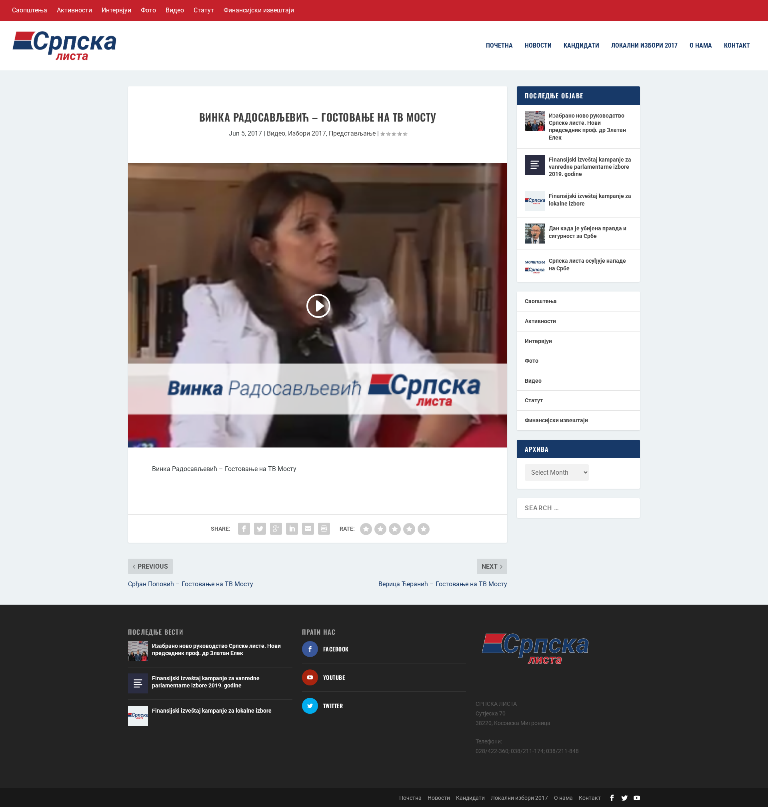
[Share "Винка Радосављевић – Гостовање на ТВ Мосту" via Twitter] (260, 529)
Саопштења (29, 10)
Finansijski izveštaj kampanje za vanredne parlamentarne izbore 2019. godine (590, 166)
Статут (204, 10)
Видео (175, 10)
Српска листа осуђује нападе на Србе (587, 264)
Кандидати (581, 45)
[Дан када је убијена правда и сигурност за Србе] (535, 234)
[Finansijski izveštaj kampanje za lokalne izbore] (535, 201)
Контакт (737, 45)
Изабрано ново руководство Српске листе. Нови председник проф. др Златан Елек (587, 126)
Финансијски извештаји (259, 10)
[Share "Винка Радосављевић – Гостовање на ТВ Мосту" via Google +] (276, 529)
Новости (538, 45)
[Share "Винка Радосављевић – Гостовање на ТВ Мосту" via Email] (308, 529)
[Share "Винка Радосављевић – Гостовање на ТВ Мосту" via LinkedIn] (292, 529)
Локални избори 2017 (644, 45)
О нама (701, 45)
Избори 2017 (307, 133)
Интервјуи (116, 10)
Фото (148, 10)
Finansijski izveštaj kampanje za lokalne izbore (590, 199)
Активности (74, 10)
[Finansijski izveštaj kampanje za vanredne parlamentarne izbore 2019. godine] (535, 165)
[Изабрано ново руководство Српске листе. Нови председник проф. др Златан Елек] (535, 121)
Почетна (499, 45)
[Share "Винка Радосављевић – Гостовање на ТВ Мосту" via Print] (324, 529)
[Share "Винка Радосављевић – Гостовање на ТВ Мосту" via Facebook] (244, 529)
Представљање (352, 133)
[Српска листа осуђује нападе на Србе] (535, 266)
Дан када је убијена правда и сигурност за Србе (587, 232)
